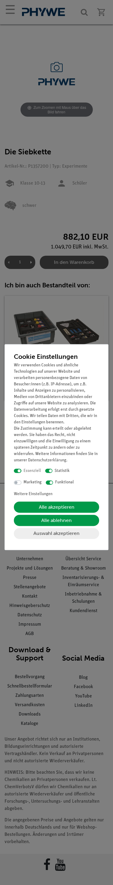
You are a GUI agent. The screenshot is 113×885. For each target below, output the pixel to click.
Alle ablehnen (56, 520)
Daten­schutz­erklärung (47, 460)
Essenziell (32, 471)
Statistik (62, 471)
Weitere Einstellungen (33, 494)
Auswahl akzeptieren (56, 533)
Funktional (64, 482)
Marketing (33, 482)
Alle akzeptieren (56, 507)
